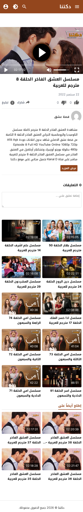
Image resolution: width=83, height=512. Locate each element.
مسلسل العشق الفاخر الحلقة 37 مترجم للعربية (24, 440)
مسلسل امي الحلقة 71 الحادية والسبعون (25, 393)
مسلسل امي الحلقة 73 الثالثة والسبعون (65, 357)
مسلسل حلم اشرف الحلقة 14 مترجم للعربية (23, 248)
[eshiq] (76, 121)
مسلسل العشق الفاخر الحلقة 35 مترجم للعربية (24, 476)
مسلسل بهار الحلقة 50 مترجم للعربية (65, 248)
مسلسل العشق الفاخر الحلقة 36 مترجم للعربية (64, 476)
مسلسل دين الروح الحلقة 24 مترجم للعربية (63, 284)
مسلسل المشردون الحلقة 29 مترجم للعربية (23, 284)
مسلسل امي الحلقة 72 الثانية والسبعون (25, 357)
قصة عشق (61, 117)
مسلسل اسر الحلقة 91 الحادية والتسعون (65, 393)
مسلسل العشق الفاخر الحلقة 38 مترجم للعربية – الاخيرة (63, 442)
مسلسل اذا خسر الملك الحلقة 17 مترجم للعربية (65, 320)
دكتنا (65, 6)
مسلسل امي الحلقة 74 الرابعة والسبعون (25, 320)
